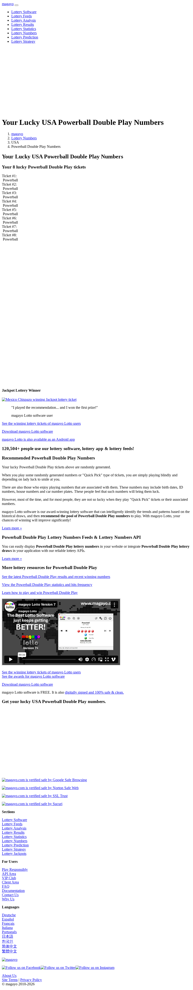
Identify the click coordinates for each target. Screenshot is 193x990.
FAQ (5, 886)
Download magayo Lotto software (27, 431)
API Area (9, 874)
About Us (9, 976)
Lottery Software (23, 12)
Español (8, 919)
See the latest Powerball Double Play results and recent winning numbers (56, 577)
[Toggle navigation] (16, 5)
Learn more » (12, 528)
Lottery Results (22, 25)
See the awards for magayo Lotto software (33, 676)
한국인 (7, 941)
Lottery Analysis (23, 20)
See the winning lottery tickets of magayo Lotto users (41, 423)
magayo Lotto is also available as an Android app (38, 439)
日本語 (7, 936)
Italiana (7, 928)
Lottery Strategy (23, 41)
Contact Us (10, 895)
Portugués (9, 932)
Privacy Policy (31, 980)
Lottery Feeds (21, 16)
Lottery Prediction (24, 37)
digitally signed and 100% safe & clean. (94, 692)
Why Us (8, 899)
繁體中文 (9, 951)
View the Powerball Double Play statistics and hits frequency (47, 585)
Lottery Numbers (24, 33)
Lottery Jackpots (14, 854)
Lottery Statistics (23, 29)
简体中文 (9, 946)
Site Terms (10, 980)
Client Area (10, 882)
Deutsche (9, 915)
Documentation (13, 891)
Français (8, 923)
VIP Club (9, 878)
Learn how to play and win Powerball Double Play (40, 593)
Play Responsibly (15, 870)
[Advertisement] (96, 80)
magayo (8, 4)
